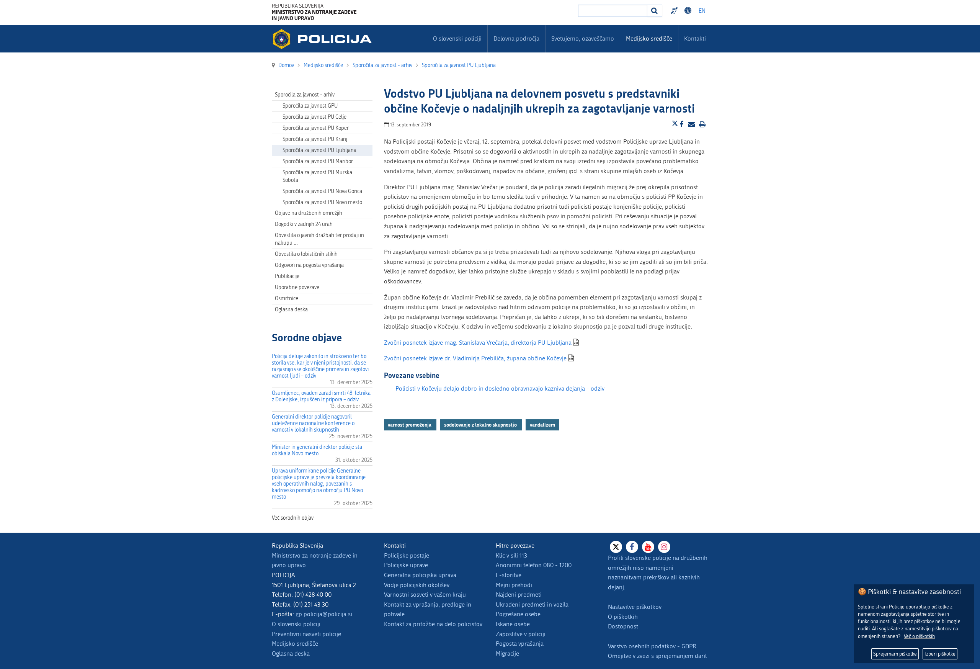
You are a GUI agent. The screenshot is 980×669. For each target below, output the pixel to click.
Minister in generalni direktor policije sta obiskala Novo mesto (317, 450)
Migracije (507, 653)
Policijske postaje (406, 555)
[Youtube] (648, 547)
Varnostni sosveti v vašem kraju (425, 594)
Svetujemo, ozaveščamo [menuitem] (582, 38)
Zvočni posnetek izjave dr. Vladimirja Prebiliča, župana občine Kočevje (475, 358)
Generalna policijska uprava (420, 575)
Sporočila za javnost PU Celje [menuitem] (314, 117)
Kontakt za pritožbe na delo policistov (433, 624)
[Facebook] (632, 547)
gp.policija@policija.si (324, 614)
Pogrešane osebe (518, 614)
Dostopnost (689, 10)
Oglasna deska (291, 309)
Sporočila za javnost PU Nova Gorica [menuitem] (322, 191)
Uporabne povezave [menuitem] (297, 287)
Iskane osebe (513, 624)
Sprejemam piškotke (895, 654)
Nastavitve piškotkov (635, 606)
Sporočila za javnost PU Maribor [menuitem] (318, 161)
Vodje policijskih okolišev (416, 585)
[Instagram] (664, 547)
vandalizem (542, 424)
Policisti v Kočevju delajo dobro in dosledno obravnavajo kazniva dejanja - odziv (499, 388)
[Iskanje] (654, 11)
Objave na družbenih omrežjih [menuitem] (308, 213)
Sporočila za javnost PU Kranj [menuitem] (315, 139)
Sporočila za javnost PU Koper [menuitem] (316, 128)
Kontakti (695, 38)
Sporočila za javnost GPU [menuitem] (310, 106)
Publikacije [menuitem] (287, 276)
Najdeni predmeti (519, 594)
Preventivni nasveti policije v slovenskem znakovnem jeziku (675, 10)
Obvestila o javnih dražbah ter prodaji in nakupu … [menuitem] (319, 239)
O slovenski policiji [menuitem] (457, 38)
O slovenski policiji (296, 624)
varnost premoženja (410, 424)
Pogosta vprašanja (520, 643)
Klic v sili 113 (511, 555)
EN (702, 11)
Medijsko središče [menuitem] (649, 38)
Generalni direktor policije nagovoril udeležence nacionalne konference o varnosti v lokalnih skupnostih (313, 423)
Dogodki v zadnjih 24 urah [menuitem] (304, 224)
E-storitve (508, 575)
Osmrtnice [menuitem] (286, 298)
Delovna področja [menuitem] (516, 38)
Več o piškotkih (919, 636)
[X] (616, 547)
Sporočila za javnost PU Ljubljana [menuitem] (319, 150)
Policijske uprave (406, 565)
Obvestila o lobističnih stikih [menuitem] (306, 254)
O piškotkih (623, 616)
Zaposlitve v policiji (521, 634)
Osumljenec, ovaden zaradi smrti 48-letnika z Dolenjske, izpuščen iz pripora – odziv (321, 396)
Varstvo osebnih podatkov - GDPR (652, 646)
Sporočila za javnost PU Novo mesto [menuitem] (322, 202)
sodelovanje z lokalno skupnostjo (481, 424)
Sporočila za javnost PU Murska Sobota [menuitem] (317, 176)
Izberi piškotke (940, 654)
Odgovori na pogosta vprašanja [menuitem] (309, 265)
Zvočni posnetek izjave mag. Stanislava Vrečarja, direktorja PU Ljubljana (478, 342)
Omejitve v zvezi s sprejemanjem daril (657, 655)
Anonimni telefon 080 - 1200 (534, 565)
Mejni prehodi (514, 585)
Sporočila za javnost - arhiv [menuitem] (305, 95)
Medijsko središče (295, 643)
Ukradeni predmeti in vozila (532, 604)
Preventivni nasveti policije (306, 634)
